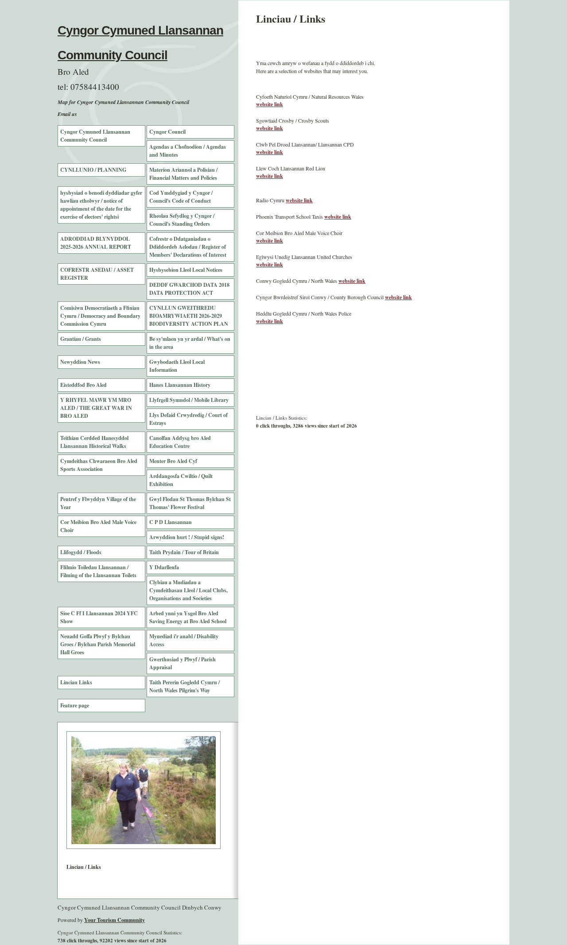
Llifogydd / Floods (80, 552)
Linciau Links (76, 682)
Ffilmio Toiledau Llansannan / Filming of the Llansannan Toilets (98, 571)
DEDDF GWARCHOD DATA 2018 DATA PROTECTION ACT (189, 289)
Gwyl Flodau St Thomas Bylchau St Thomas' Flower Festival (190, 503)
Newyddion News (80, 362)
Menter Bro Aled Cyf (173, 461)
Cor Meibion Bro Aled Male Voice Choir (98, 526)
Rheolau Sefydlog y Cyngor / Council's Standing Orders (181, 220)
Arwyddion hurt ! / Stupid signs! (186, 537)
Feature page (74, 705)
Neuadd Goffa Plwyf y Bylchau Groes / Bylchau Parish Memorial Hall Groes (97, 644)
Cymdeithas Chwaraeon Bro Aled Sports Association (98, 465)
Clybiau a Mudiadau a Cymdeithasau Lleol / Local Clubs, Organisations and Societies (188, 590)
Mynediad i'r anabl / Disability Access (183, 640)
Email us (67, 114)
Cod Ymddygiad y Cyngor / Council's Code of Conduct (181, 196)
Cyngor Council (167, 131)
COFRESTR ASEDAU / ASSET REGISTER (97, 274)
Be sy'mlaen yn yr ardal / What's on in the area (189, 343)
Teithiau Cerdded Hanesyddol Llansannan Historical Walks (94, 442)
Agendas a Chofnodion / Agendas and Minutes (187, 150)
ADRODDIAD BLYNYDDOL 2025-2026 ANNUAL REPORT (95, 243)
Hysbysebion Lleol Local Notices (185, 270)
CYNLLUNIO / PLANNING (93, 170)
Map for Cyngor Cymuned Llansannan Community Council (123, 102)
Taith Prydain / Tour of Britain (184, 552)
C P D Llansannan (170, 522)
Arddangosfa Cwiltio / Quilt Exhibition (181, 480)
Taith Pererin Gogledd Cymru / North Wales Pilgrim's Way (184, 686)
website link (269, 104)
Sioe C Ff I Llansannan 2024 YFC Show (99, 617)
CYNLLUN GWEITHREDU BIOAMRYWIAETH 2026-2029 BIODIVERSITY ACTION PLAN (188, 316)
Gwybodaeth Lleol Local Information (177, 366)
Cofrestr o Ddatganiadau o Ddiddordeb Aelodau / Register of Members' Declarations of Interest (187, 246)
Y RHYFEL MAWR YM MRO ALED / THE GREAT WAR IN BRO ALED (96, 408)
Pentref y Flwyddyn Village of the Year (98, 503)
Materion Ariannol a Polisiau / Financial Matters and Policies (183, 173)
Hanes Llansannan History (179, 385)
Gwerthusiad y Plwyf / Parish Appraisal (182, 663)
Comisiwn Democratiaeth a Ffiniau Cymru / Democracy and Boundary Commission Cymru (100, 316)
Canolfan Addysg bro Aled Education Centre (180, 442)
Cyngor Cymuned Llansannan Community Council (95, 135)
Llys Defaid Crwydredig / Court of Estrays (188, 419)
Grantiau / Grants (80, 339)
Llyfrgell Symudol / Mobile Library (189, 400)
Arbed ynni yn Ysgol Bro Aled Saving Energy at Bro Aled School (187, 617)
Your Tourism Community (114, 920)
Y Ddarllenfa (164, 567)
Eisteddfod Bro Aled (83, 385)
